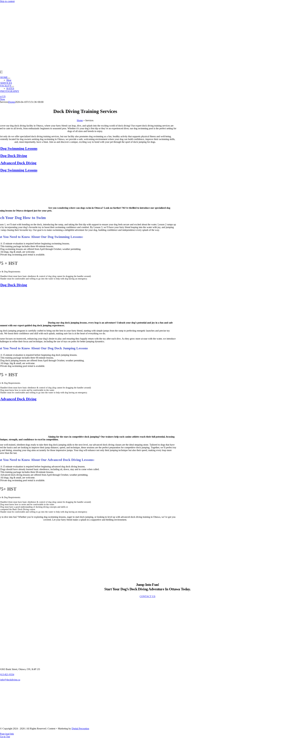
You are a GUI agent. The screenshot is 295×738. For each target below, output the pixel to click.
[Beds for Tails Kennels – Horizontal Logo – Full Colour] (85, 723)
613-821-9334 (7, 674)
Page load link (7, 733)
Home (80, 120)
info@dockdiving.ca (10, 679)
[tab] (88, 148)
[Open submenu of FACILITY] (13, 86)
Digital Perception (80, 728)
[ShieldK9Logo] (85, 699)
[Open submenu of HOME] (9, 78)
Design (11, 102)
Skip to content (7, 1)
